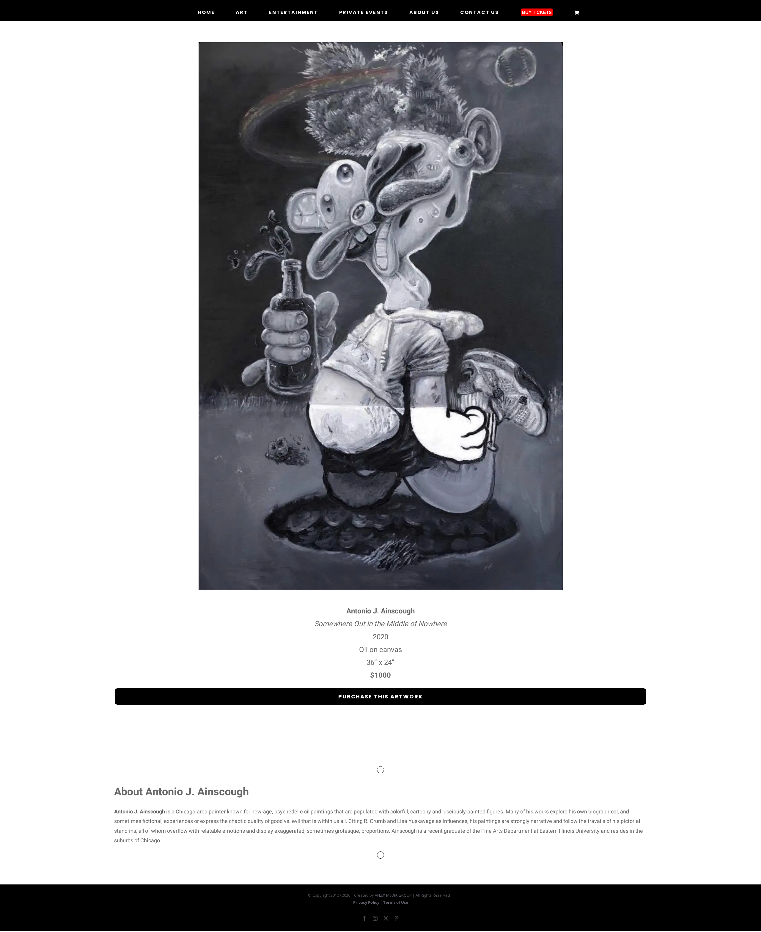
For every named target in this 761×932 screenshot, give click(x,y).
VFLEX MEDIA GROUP (393, 895)
